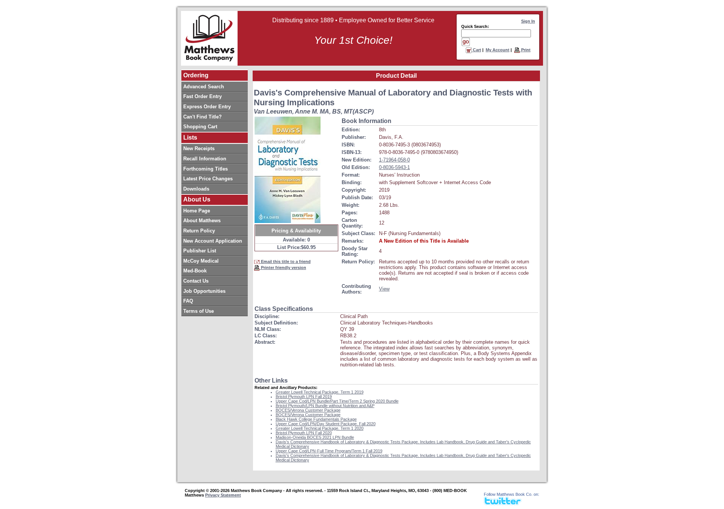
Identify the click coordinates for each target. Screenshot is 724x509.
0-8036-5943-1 (394, 167)
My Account (497, 50)
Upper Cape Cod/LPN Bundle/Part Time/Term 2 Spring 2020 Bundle (337, 401)
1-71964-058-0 (394, 160)
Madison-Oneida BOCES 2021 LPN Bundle (315, 437)
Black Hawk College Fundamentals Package (316, 419)
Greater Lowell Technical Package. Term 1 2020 (320, 428)
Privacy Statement (223, 495)
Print (525, 50)
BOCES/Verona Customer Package (308, 410)
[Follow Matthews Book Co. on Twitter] (503, 503)
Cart (476, 50)
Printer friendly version (283, 267)
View (384, 289)
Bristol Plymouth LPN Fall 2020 (304, 433)
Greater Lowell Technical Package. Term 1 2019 (320, 392)
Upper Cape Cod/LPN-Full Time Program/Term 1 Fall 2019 (329, 451)
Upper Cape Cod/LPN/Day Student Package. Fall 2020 (326, 423)
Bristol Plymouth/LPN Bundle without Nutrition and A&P (325, 405)
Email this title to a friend (285, 261)
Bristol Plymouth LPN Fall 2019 (304, 396)
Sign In (528, 21)
